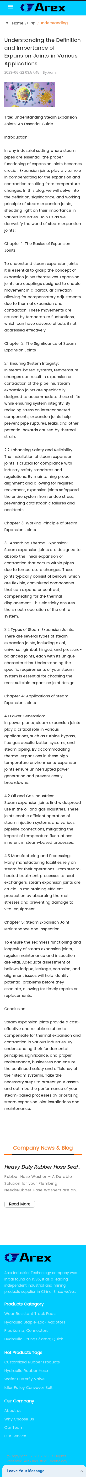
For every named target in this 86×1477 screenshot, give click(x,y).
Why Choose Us (19, 1419)
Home (17, 23)
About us (12, 1411)
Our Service (15, 1436)
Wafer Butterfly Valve (24, 1379)
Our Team (13, 1427)
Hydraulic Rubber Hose (26, 1371)
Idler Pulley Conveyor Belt (28, 1388)
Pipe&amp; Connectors (26, 1330)
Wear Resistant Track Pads (29, 1314)
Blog (31, 23)
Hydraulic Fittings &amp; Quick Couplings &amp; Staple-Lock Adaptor (41, 1339)
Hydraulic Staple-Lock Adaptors (34, 1322)
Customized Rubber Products (32, 1362)
